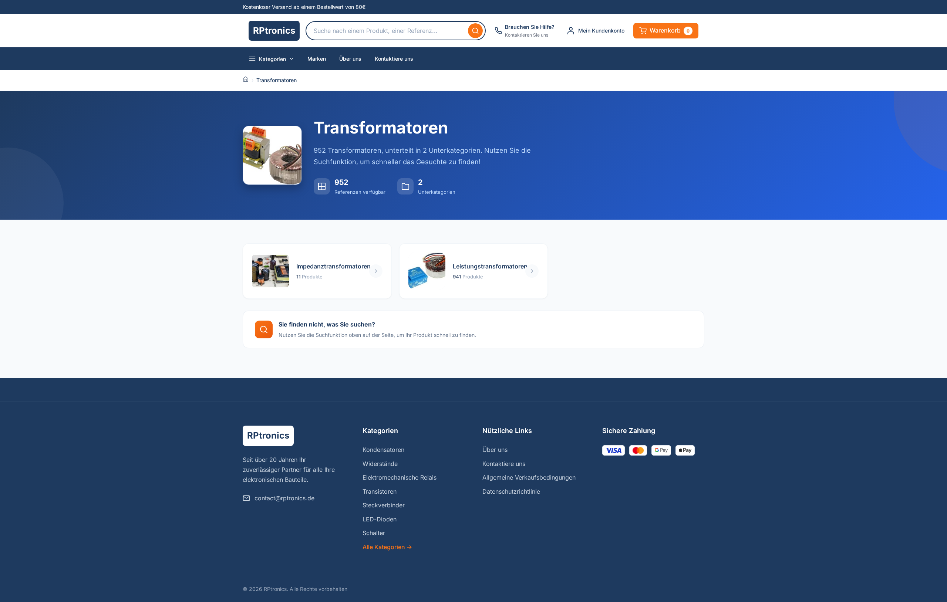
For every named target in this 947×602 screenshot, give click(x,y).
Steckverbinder (384, 505)
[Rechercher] (475, 30)
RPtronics (274, 30)
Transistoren (380, 491)
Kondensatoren (383, 449)
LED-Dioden (380, 519)
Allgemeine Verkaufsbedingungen (529, 477)
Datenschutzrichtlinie (511, 491)
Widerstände (380, 463)
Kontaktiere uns (394, 58)
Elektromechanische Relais (400, 477)
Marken (316, 58)
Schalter (374, 533)
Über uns (350, 58)
